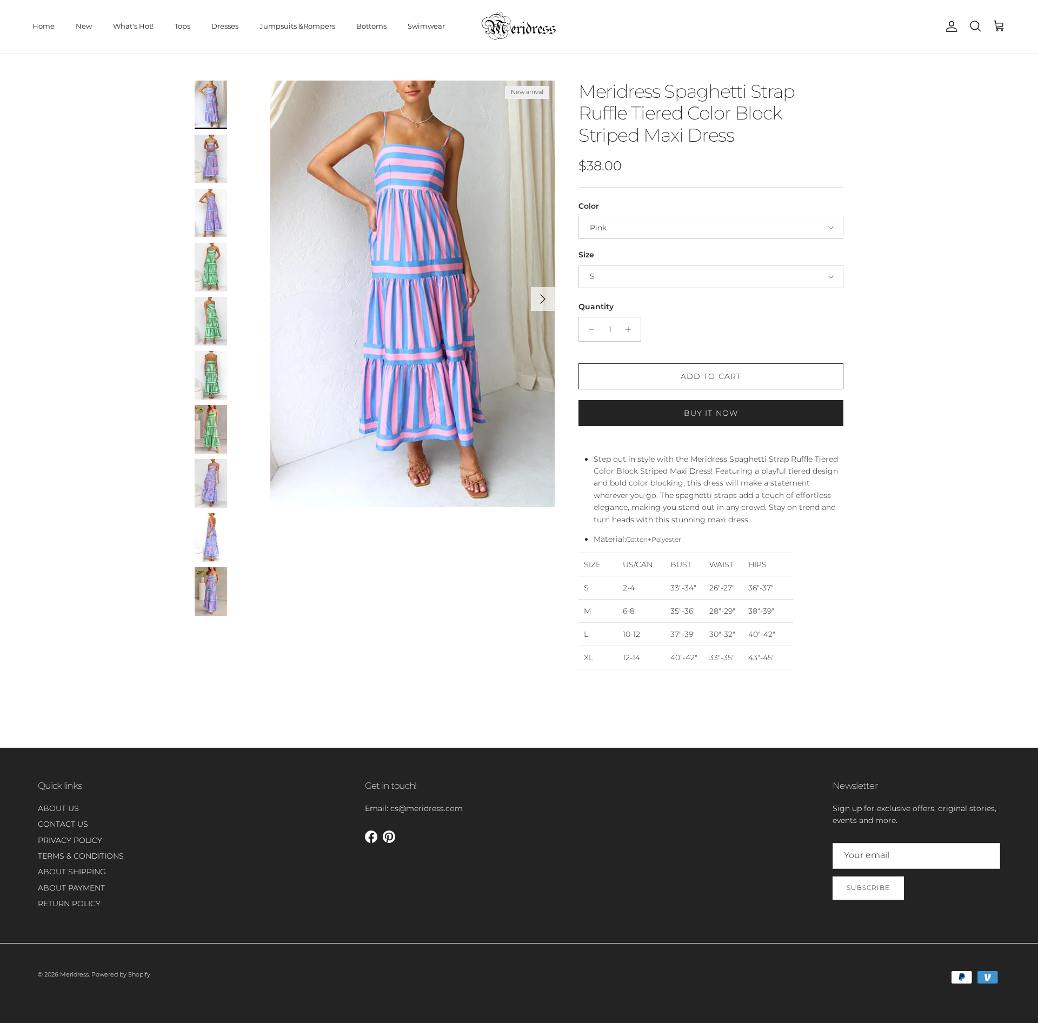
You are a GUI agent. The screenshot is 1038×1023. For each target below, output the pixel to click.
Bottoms (371, 26)
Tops (182, 26)
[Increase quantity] (631, 329)
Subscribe (868, 887)
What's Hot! (133, 26)
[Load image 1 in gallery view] (412, 294)
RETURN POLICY (69, 903)
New (84, 26)
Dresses (224, 26)
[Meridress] (519, 26)
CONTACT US (63, 824)
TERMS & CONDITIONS (81, 856)
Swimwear (426, 26)
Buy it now (711, 413)
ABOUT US (58, 808)
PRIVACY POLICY (70, 840)
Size (586, 255)
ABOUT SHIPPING (72, 871)
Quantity (596, 306)
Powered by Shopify (120, 974)
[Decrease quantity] (588, 329)
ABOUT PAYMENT (71, 888)
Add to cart (711, 376)
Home (43, 26)
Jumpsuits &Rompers (297, 26)
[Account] (949, 26)
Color (588, 206)
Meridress (74, 974)
